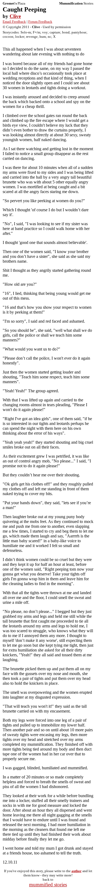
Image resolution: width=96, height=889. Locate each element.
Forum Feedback (40, 22)
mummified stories (48, 884)
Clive (15, 16)
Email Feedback (14, 22)
